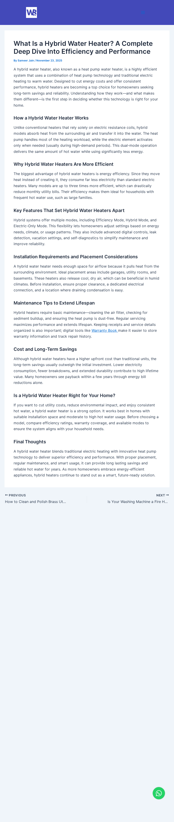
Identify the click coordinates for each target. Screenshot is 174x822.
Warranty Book (105, 330)
